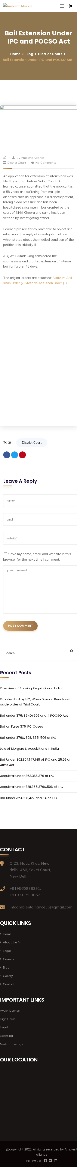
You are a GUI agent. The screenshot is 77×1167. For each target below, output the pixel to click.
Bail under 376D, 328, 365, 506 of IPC (28, 737)
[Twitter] (14, 454)
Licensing (6, 1036)
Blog (29, 53)
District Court (50, 53)
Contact (8, 984)
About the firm (13, 942)
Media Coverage (11, 1044)
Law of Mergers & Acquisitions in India (29, 748)
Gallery (8, 976)
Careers (8, 959)
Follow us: (34, 1161)
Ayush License (10, 1011)
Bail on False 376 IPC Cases (21, 726)
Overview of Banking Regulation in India (31, 688)
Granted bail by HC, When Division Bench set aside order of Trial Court (35, 702)
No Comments (46, 163)
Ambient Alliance (32, 158)
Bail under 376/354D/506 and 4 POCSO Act (34, 715)
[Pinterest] (22, 454)
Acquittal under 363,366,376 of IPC (27, 775)
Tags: (8, 442)
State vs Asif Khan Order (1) (46, 283)
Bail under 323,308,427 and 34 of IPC (28, 798)
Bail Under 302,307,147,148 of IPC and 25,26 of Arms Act (35, 762)
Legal (7, 951)
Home (15, 53)
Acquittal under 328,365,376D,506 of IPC (31, 786)
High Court (7, 1019)
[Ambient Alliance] (18, 6)
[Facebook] (6, 454)
